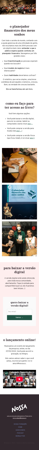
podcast (20, 433)
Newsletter (20, 436)
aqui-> (32, 138)
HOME (20, 427)
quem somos (20, 430)
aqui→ (30, 124)
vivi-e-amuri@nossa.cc (19, 418)
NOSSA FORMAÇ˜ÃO (20, 424)
